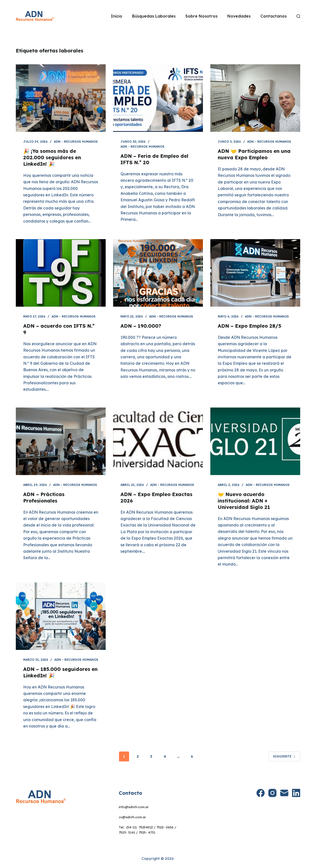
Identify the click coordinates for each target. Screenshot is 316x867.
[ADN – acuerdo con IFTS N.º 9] (61, 273)
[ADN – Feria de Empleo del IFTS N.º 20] (158, 98)
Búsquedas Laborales (154, 16)
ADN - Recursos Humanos (76, 141)
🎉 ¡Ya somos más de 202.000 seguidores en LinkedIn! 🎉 (52, 157)
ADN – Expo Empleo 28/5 (249, 326)
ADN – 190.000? (140, 326)
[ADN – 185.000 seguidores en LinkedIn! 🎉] (61, 616)
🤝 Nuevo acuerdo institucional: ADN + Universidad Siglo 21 (244, 500)
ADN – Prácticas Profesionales (43, 497)
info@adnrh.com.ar (134, 807)
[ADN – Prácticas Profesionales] (61, 441)
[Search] (298, 16)
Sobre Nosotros (201, 16)
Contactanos (273, 16)
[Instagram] (272, 793)
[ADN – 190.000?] (158, 273)
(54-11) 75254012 (139, 827)
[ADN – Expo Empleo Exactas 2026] (158, 441)
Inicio (116, 16)
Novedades (239, 16)
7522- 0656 (165, 827)
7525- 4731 (147, 832)
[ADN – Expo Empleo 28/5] (255, 273)
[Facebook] (261, 793)
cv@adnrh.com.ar (132, 817)
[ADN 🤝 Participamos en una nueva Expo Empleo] (255, 98)
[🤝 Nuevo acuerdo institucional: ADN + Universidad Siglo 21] (255, 441)
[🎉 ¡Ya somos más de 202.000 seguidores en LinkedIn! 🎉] (61, 98)
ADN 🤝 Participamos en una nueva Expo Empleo (254, 154)
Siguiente (282, 756)
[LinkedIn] (296, 793)
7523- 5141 (127, 832)
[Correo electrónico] (284, 793)
